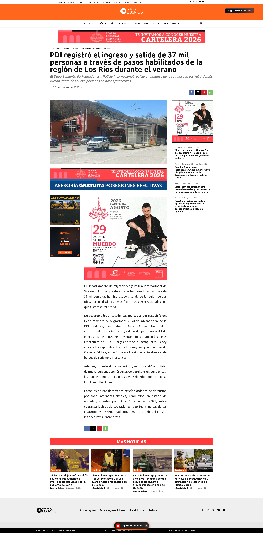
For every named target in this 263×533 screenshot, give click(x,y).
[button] (201, 23)
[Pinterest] (204, 92)
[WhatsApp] (210, 92)
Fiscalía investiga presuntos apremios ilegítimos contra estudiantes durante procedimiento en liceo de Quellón (190, 206)
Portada (76, 49)
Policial (66, 49)
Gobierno (178, 147)
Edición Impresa (242, 11)
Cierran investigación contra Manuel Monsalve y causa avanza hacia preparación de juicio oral (192, 189)
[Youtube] (203, 2)
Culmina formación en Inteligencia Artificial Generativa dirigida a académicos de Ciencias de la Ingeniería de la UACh (192, 172)
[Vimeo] (199, 2)
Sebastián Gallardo (57, 488)
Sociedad (108, 49)
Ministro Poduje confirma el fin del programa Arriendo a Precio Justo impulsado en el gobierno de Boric (192, 154)
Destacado (55, 49)
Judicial (177, 183)
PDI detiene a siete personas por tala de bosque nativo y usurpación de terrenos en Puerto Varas (192, 480)
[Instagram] (193, 2)
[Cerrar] (146, 525)
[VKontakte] (218, 510)
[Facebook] (190, 2)
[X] (196, 2)
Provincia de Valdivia (91, 49)
